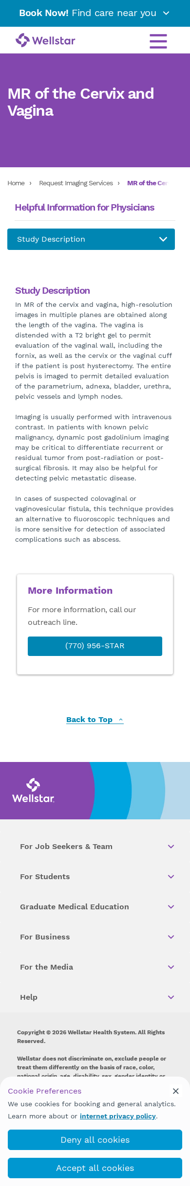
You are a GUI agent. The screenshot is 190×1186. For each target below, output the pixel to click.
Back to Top (90, 720)
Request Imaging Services (76, 183)
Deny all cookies (95, 1139)
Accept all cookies (95, 1168)
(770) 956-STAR (95, 645)
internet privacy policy (118, 1116)
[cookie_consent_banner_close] (176, 1090)
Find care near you (89, 12)
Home (15, 183)
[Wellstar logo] (46, 41)
